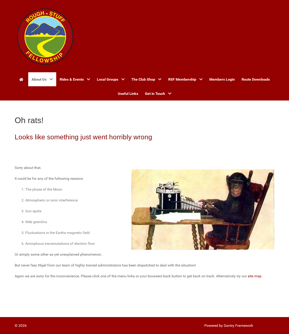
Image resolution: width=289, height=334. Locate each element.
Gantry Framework (238, 325)
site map (254, 276)
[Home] (22, 79)
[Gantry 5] (45, 36)
